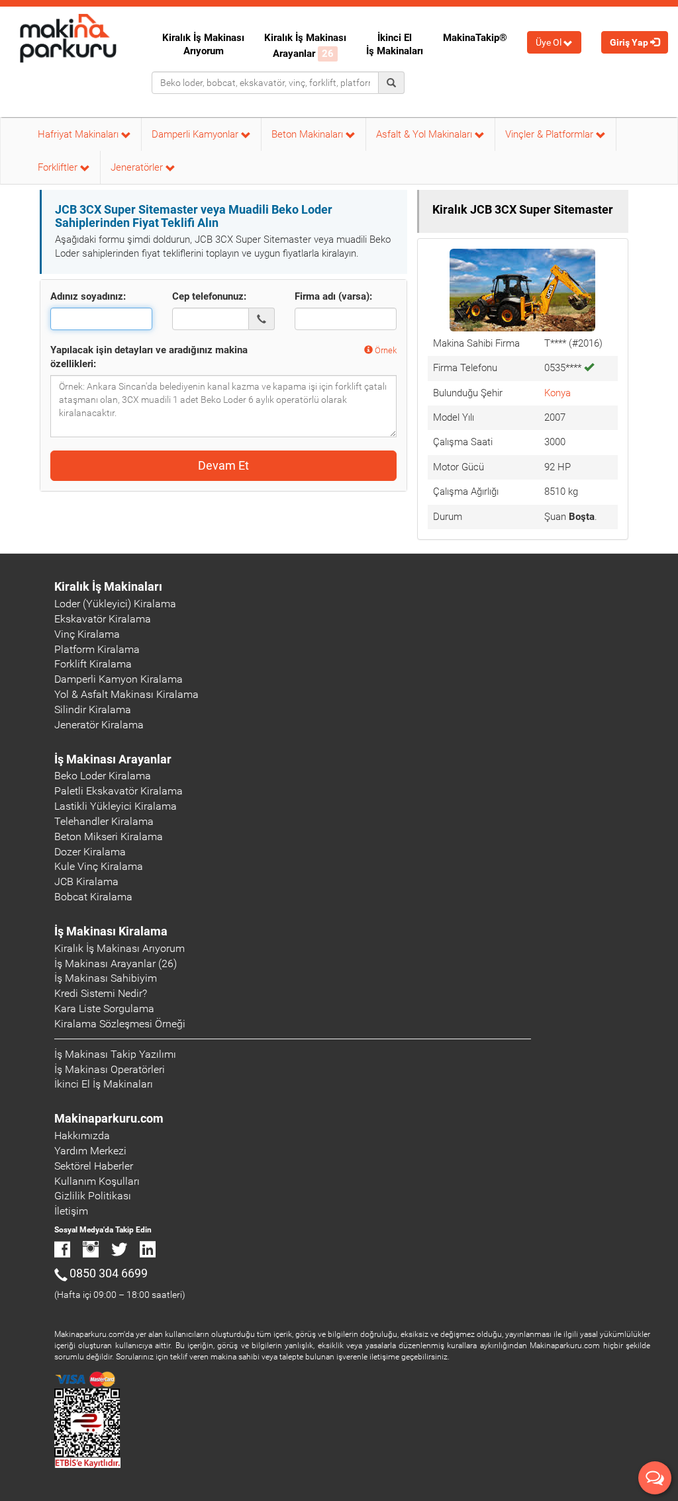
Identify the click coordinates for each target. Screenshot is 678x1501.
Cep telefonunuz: (209, 296)
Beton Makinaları (308, 134)
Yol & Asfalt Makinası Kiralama (126, 694)
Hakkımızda (82, 1135)
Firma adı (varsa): (333, 296)
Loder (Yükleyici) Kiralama (115, 603)
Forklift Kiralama (93, 664)
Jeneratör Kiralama (99, 724)
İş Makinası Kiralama (111, 931)
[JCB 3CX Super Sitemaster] (522, 289)
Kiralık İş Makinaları (108, 586)
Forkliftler (59, 167)
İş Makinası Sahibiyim (105, 978)
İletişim (71, 1211)
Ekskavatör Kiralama (102, 619)
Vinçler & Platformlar (550, 134)
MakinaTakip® (475, 38)
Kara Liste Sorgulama (104, 1008)
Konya (557, 393)
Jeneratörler (138, 167)
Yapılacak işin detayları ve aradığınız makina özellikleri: (149, 357)
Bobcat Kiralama (93, 896)
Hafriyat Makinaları (79, 134)
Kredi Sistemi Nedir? (100, 993)
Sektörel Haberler (93, 1166)
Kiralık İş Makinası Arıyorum (203, 44)
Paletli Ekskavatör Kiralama (118, 791)
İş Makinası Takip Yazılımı (115, 1054)
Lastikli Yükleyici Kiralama (115, 806)
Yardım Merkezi (90, 1150)
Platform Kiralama (97, 649)
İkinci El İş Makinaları (394, 44)
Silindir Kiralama (92, 709)
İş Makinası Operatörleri (109, 1069)
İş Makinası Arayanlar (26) (115, 963)
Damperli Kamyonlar (196, 134)
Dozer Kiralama (90, 851)
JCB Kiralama (86, 881)
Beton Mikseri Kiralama (108, 836)
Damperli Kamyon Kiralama (118, 679)
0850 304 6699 (109, 1273)
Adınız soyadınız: (88, 296)
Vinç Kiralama (87, 634)
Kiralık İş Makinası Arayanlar (305, 46)
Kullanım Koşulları (97, 1181)
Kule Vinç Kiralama (98, 866)
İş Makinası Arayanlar (112, 759)
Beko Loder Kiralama (102, 775)
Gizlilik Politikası (92, 1195)
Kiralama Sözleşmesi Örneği (119, 1023)
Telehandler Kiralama (104, 821)
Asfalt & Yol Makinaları (425, 134)
